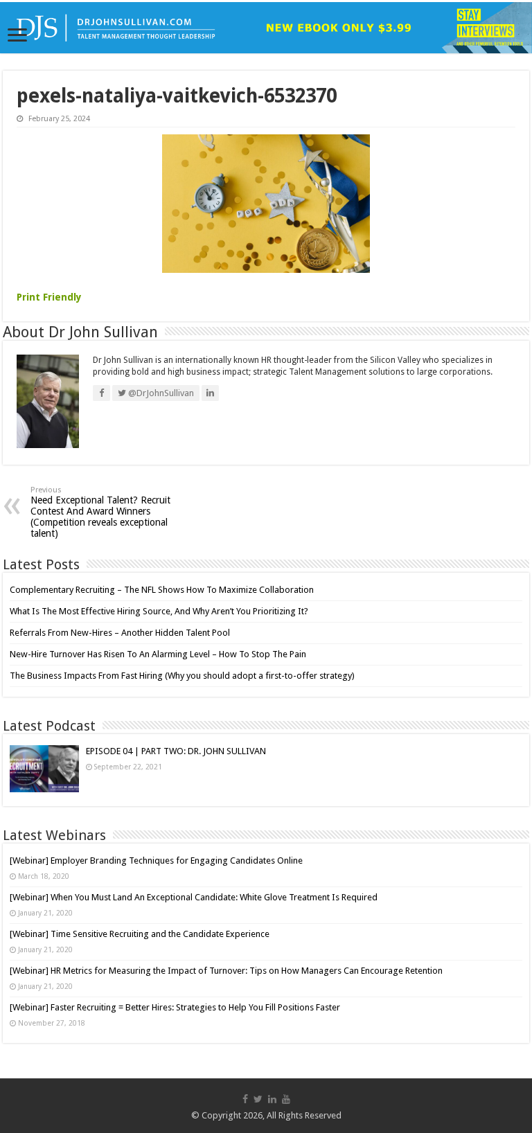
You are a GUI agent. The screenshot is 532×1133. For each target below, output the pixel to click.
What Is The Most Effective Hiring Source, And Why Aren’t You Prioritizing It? (159, 611)
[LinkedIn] (272, 1099)
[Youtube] (286, 1099)
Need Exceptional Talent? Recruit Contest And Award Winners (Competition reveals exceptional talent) (100, 512)
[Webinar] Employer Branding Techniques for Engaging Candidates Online (156, 860)
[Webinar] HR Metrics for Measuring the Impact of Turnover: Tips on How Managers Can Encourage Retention (226, 970)
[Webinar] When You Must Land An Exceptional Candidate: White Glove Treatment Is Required (194, 897)
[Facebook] (245, 1099)
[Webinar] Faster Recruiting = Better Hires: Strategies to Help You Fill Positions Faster (175, 1007)
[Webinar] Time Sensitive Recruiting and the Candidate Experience (139, 934)
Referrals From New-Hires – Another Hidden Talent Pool (120, 632)
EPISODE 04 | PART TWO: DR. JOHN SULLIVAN (176, 751)
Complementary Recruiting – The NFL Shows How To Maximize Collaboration (162, 590)
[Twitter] (258, 1099)
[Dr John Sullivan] (266, 27)
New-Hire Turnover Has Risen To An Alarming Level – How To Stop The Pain (158, 654)
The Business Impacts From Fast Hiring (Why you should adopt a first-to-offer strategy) (182, 675)
